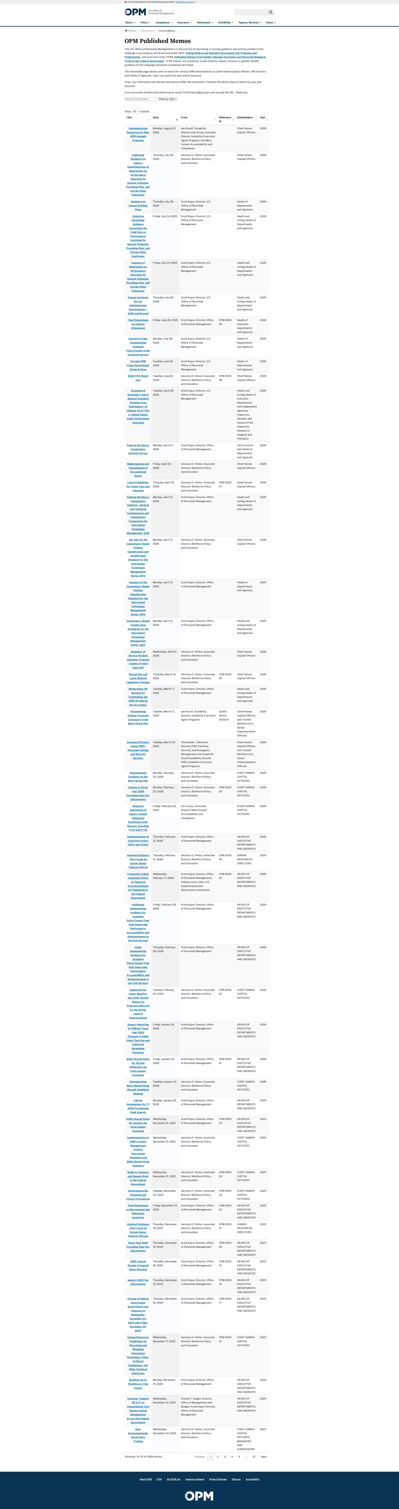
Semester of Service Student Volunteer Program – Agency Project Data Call (138, 659)
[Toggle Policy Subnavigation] (150, 22)
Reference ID (225, 119)
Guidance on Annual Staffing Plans (138, 205)
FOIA (159, 1479)
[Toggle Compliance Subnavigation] (171, 22)
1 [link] (210, 1456)
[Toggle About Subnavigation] (134, 22)
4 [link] (232, 1456)
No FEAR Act (173, 1479)
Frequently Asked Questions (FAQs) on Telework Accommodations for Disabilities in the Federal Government (138, 886)
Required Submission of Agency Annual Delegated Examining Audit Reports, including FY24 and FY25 (138, 818)
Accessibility (253, 1479)
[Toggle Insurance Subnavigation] (191, 22)
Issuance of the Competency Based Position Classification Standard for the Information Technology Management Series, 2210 (138, 598)
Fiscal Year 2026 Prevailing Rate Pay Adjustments (138, 1246)
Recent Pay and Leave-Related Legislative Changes (138, 678)
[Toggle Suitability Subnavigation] (233, 22)
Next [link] (264, 1456)
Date (156, 117)
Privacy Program (218, 1479)
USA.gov (236, 1479)
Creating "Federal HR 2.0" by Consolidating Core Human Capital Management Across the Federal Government (138, 1410)
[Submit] (270, 12)
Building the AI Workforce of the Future (138, 1383)
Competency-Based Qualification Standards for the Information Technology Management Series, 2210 (138, 633)
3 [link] (225, 1456)
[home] (149, 14)
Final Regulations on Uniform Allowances (138, 324)
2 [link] (218, 1456)
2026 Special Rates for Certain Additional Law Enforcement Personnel (138, 1067)
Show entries (137, 111)
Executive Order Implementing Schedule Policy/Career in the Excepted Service (138, 346)
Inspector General (194, 1479)
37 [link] (254, 1456)
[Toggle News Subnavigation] (275, 22)
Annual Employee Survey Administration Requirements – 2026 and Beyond (138, 305)
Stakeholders (245, 117)
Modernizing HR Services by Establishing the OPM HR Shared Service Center (138, 696)
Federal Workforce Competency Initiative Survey (138, 449)
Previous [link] (200, 1456)
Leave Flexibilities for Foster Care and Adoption (138, 486)
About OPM (146, 1479)
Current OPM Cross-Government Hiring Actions (138, 365)
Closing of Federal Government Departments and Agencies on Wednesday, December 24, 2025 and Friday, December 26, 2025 (138, 1314)
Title (129, 117)
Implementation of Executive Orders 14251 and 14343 (138, 840)
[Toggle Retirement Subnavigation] (212, 22)
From (184, 117)
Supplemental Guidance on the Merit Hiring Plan (138, 776)
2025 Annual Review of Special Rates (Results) (138, 1265)
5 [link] (239, 1456)
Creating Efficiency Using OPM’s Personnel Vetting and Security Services (138, 750)
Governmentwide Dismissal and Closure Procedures (138, 1194)
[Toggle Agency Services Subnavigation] (260, 22)
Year (262, 117)
